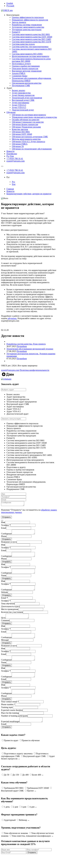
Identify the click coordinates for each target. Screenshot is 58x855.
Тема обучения (8, 603)
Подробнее (22, 346)
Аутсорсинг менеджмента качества (28, 27)
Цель (3, 618)
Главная (10, 189)
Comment (5, 620)
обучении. (12, 318)
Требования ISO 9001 (14, 788)
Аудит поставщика (20, 102)
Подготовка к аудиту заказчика (18, 753)
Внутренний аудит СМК (23, 100)
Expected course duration (12, 710)
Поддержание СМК (21, 85)
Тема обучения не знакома (16, 833)
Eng (12, 156)
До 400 (25, 775)
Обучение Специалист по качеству (28, 122)
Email (3, 528)
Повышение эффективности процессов (30, 20)
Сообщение (6, 533)
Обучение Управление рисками (26, 127)
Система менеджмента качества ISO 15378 (31, 42)
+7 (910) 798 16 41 (14, 158)
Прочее (30, 791)
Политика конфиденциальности (34, 370)
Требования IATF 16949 (38, 788)
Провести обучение (31, 740)
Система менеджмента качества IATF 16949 (32, 37)
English (9, 3)
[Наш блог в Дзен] (8, 376)
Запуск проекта (19, 22)
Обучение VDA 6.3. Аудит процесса (28, 141)
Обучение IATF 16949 (22, 134)
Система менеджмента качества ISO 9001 (31, 34)
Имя (3, 522)
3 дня (23, 807)
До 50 (6, 775)
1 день (7, 807)
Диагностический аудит (23, 110)
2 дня (15, 807)
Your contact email (10, 701)
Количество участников (12, 612)
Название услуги (9, 542)
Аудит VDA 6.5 (19, 107)
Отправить (6, 539)
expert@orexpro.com (15, 161)
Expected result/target (10, 721)
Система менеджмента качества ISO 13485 (31, 39)
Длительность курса (10, 606)
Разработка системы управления (27, 25)
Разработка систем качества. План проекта (26, 344)
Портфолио (11, 154)
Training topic (7, 707)
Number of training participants (14, 716)
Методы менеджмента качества (26, 139)
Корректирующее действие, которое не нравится (28, 194)
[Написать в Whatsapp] (29, 379)
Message (4, 640)
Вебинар (23, 820)
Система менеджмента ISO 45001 (27, 54)
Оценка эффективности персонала (28, 17)
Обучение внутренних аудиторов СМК (30, 136)
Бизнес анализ (18, 90)
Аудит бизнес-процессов (23, 95)
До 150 (16, 775)
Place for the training (10, 713)
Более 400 (36, 775)
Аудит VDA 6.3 (19, 105)
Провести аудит (11, 740)
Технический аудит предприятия (27, 98)
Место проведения (9, 609)
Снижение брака (19, 76)
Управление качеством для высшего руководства (34, 117)
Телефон (6, 525)
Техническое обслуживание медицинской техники (29, 349)
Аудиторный (10, 820)
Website (4, 592)
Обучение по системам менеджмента (29, 115)
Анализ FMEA (18, 73)
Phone (3, 536)
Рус (8, 156)
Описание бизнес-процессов (25, 68)
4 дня (32, 807)
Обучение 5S (18, 146)
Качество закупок (20, 129)
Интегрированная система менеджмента (30, 56)
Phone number (8, 704)
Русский (10, 6)
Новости (10, 151)
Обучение (11, 112)
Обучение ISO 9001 (21, 132)
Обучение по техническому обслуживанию (32, 149)
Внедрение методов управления (26, 71)
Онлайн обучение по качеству (25, 119)
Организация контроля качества (26, 83)
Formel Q (16, 32)
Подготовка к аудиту (21, 63)
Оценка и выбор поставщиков (26, 66)
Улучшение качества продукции (26, 29)
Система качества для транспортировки (30, 46)
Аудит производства (21, 93)
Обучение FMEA (20, 144)
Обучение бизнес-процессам (25, 124)
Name (3, 575)
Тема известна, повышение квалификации (31, 836)
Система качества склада (23, 44)
